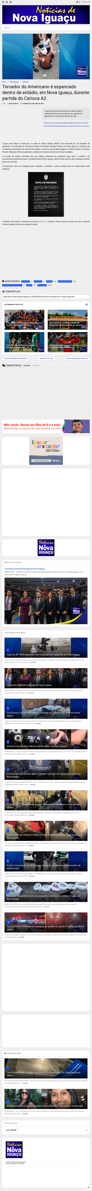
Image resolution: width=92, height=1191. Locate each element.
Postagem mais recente (15, 358)
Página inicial (47, 358)
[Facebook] (3, 2)
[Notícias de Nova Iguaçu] (46, 23)
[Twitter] (7, 2)
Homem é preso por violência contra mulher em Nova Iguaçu (37, 746)
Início (4, 82)
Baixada (25, 82)
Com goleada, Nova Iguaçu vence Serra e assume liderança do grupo (23, 324)
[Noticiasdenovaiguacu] (14, 2)
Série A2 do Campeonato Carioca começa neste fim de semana (66, 126)
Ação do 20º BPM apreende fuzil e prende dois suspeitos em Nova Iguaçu (43, 654)
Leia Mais (33, 662)
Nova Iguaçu (14, 82)
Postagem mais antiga (77, 358)
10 (8, 922)
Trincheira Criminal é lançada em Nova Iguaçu (24, 569)
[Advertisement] (21, 123)
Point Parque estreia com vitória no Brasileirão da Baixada (21, 346)
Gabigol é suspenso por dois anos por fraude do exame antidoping (65, 346)
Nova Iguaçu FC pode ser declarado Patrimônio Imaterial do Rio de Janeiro (65, 324)
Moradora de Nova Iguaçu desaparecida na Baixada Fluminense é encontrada (45, 1106)
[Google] (11, 2)
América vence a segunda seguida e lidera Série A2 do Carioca (66, 123)
